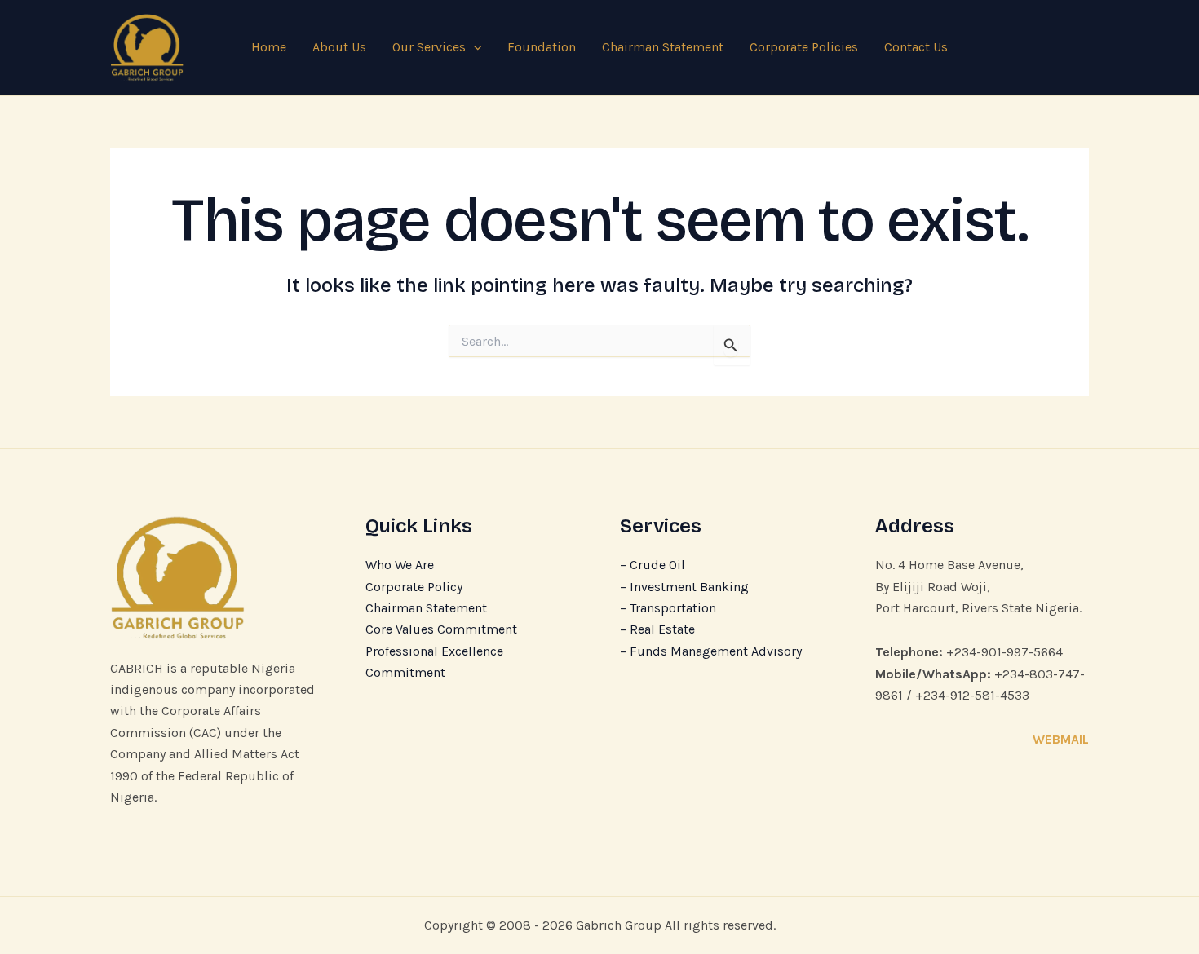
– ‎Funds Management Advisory (711, 651)
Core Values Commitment (441, 629)
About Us (339, 47)
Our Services (429, 47)
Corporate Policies (804, 47)
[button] (474, 47)
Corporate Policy (413, 586)
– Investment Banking (684, 586)
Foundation (541, 47)
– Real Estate (657, 629)
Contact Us (916, 47)
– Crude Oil (652, 564)
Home (268, 47)
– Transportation (668, 608)
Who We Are (399, 564)
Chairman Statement (662, 47)
